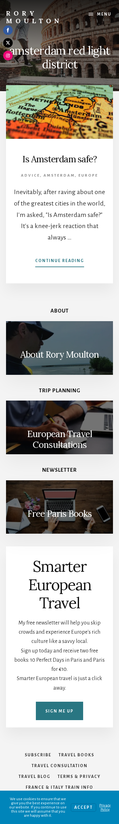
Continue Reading (59, 262)
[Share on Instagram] (8, 55)
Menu (104, 14)
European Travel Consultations (59, 439)
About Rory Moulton (59, 354)
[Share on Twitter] (8, 43)
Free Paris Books (59, 513)
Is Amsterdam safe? (59, 159)
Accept (83, 807)
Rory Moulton (34, 17)
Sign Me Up (59, 711)
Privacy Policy (105, 807)
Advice (30, 175)
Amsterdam (59, 175)
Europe (88, 175)
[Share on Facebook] (8, 30)
